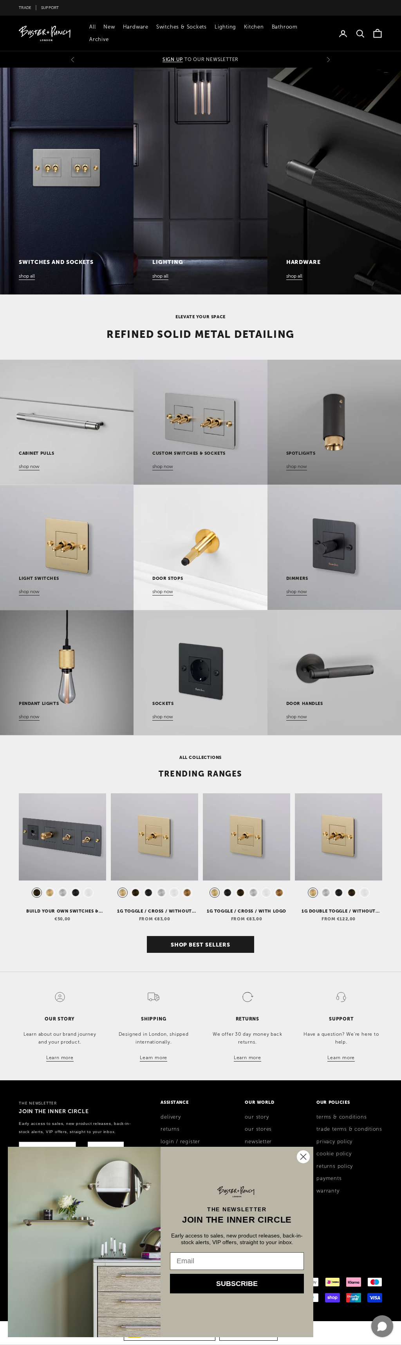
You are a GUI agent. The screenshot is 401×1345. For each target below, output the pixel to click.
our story (257, 1117)
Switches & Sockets (181, 27)
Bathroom (285, 27)
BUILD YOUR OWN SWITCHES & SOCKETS (62, 911)
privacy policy (334, 1141)
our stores (258, 1129)
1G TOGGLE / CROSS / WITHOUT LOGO (154, 911)
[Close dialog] (303, 1157)
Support (50, 7)
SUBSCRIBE (237, 1284)
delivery (171, 1117)
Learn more (60, 1057)
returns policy (334, 1166)
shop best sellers (200, 944)
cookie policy (333, 1154)
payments (328, 1178)
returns (170, 1129)
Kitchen (254, 27)
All (92, 27)
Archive (98, 39)
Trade (25, 7)
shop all (27, 276)
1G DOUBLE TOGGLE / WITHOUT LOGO (339, 911)
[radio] (36, 893)
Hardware (135, 27)
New (109, 27)
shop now (29, 466)
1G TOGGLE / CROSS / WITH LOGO (246, 911)
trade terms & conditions (349, 1129)
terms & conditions (341, 1117)
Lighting (225, 27)
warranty (327, 1191)
